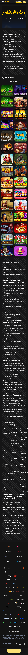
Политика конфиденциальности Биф (14, 630)
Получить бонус (14, 651)
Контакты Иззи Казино (14, 631)
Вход (24, 1)
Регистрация (19, 1)
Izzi (5, 2)
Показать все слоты (14, 81)
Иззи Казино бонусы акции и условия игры (14, 269)
